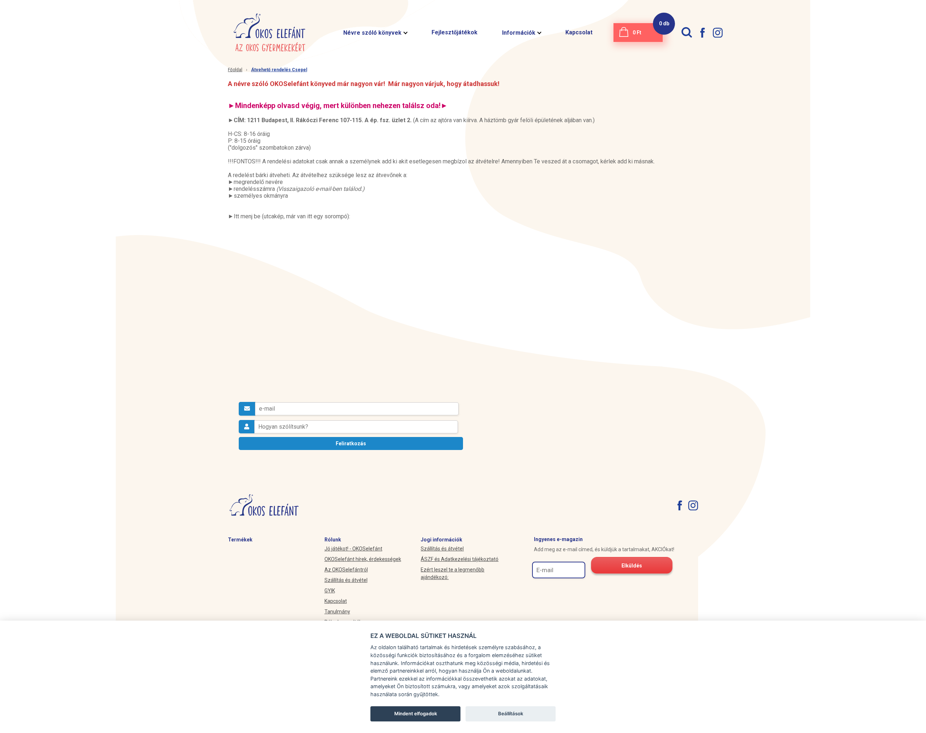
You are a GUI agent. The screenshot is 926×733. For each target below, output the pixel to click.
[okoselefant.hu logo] (269, 33)
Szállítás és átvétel (346, 580)
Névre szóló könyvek (372, 32)
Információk (518, 32)
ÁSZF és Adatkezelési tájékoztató (459, 559)
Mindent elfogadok (415, 713)
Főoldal (235, 69)
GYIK (329, 590)
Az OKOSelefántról (346, 570)
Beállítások (510, 713)
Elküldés (631, 566)
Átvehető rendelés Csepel (279, 69)
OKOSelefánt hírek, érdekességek (362, 559)
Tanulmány (337, 611)
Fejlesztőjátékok (454, 32)
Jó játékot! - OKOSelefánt (353, 549)
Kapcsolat (578, 32)
